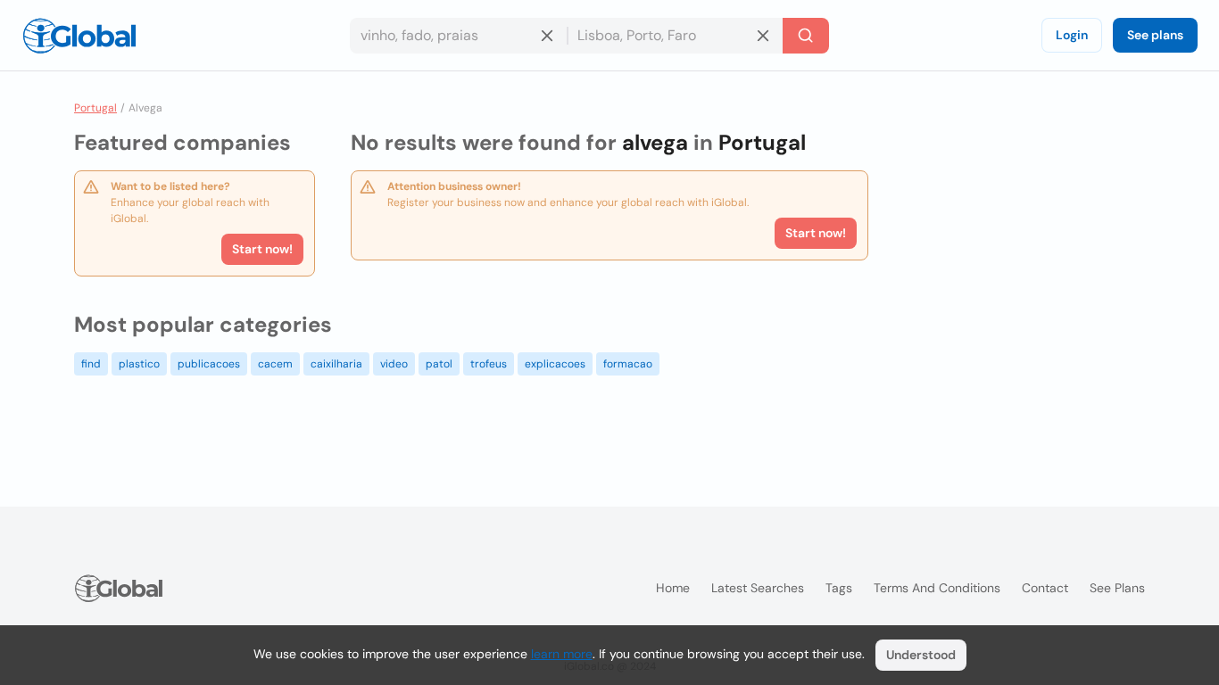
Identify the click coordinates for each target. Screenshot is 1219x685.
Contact (1045, 588)
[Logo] (79, 36)
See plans (1155, 35)
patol (439, 364)
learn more (562, 654)
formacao (627, 364)
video (394, 364)
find (91, 364)
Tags (838, 588)
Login (1072, 35)
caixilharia (336, 364)
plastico (139, 364)
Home (673, 588)
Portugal (95, 108)
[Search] (806, 36)
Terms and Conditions (937, 588)
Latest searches (757, 588)
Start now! (262, 249)
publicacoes (209, 364)
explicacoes (555, 364)
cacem (275, 364)
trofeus (488, 364)
